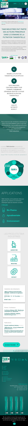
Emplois (4, 369)
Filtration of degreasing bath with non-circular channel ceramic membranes (14, 331)
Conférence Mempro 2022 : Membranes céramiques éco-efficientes (14, 311)
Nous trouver (5, 371)
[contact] (26, 4)
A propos (5, 366)
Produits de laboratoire (7, 378)
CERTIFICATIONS (14, 55)
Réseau (4, 367)
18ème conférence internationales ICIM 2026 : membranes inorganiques (13, 292)
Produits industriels (7, 379)
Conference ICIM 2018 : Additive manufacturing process (12, 314)
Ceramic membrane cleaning (11, 325)
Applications (5, 377)
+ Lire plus (22, 13)
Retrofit (4, 381)
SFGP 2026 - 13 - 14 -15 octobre (12, 296)
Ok (14, 423)
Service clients (5, 374)
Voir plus (5, 205)
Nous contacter (6, 373)
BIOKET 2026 (7, 299)
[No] (26, 420)
